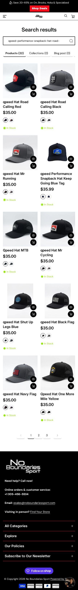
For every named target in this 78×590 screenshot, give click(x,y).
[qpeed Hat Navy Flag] (20, 372)
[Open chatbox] (70, 582)
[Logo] (39, 16)
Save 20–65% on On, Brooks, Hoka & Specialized (41, 2)
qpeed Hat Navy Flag (19, 394)
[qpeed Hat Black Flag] (57, 301)
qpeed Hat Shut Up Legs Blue (18, 324)
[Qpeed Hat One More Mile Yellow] (57, 372)
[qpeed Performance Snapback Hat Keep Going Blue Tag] (57, 152)
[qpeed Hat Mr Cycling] (57, 229)
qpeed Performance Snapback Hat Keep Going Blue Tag (56, 178)
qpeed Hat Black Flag (57, 322)
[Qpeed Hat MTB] (20, 229)
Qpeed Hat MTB (15, 250)
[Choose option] (33, 94)
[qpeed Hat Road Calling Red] (20, 80)
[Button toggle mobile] (5, 16)
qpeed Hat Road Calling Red (15, 104)
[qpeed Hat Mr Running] (20, 152)
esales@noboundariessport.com (34, 503)
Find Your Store (40, 512)
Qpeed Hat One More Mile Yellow (57, 396)
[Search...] (71, 41)
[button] (65, 17)
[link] (21, 435)
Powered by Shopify (62, 579)
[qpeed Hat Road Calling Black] (57, 80)
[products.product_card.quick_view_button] (33, 87)
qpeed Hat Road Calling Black (53, 104)
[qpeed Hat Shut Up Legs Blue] (20, 301)
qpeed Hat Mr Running (14, 176)
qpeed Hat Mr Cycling (51, 252)
